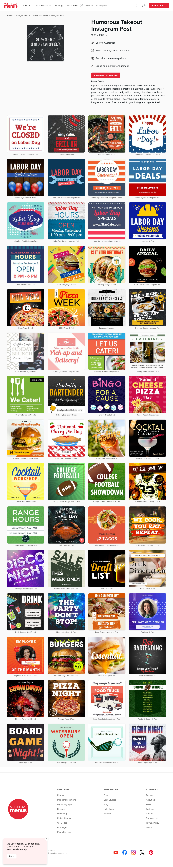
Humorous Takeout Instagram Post (48, 15)
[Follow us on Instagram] (133, 852)
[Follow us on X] (142, 852)
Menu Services (64, 832)
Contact (150, 814)
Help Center (109, 809)
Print (106, 795)
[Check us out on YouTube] (116, 852)
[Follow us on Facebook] (124, 852)
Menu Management (66, 800)
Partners (150, 809)
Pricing (59, 5)
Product (27, 5)
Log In (142, 5)
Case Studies (110, 800)
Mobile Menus (64, 818)
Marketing (62, 814)
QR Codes (62, 823)
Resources (72, 5)
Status (149, 827)
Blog (106, 804)
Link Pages (62, 827)
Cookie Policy (19, 849)
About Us (150, 800)
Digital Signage (64, 804)
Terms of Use (152, 818)
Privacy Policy (152, 823)
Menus (10, 15)
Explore (107, 814)
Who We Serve (43, 5)
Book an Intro (158, 5)
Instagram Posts (23, 15)
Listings (60, 809)
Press (148, 804)
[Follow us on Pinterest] (151, 852)
